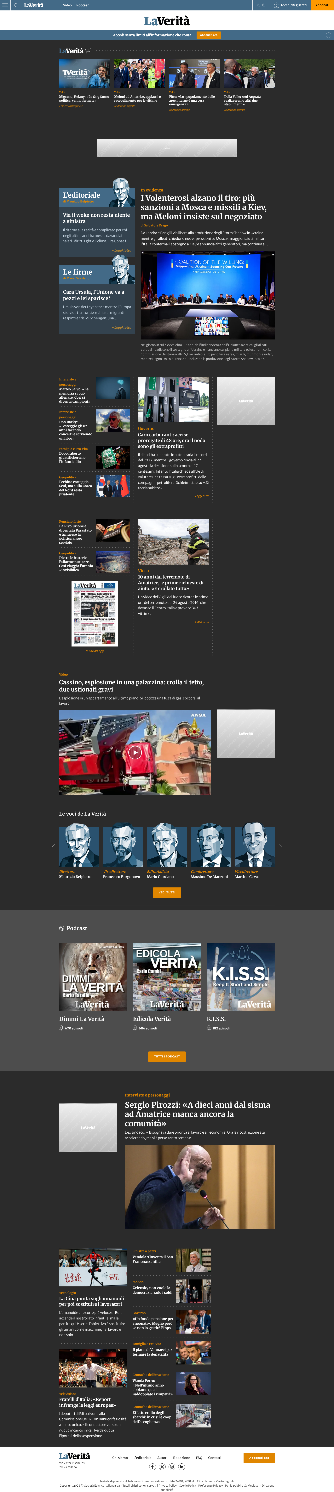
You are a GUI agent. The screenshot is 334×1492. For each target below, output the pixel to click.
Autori (162, 1458)
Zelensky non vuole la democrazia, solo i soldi (152, 1290)
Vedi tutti (167, 892)
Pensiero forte (70, 521)
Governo (146, 428)
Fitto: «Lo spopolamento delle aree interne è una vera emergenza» (192, 100)
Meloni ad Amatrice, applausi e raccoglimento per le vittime (137, 98)
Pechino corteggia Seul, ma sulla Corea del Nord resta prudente (75, 488)
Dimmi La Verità (81, 1018)
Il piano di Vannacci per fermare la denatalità (152, 1351)
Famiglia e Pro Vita (73, 449)
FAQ (199, 1458)
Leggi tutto (202, 496)
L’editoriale (143, 1458)
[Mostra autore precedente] (53, 847)
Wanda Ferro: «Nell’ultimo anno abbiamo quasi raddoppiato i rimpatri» (153, 1387)
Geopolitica (67, 477)
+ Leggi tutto (121, 250)
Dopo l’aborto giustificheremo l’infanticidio (72, 457)
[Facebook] (152, 1466)
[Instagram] (172, 1466)
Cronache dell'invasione (151, 1375)
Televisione (68, 1394)
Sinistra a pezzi (144, 1251)
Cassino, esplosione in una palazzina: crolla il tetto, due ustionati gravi (131, 686)
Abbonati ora (208, 35)
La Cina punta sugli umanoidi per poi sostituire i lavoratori (91, 1301)
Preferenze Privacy (210, 1485)
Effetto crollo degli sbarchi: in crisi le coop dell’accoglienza (152, 1417)
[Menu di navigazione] (5, 5)
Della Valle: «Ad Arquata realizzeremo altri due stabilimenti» (242, 100)
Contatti (214, 1458)
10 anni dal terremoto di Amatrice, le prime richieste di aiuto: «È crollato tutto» (171, 582)
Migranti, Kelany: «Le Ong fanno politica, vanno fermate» (84, 98)
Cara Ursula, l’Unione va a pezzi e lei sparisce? (93, 295)
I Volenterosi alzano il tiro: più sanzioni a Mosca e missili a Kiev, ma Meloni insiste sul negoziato (204, 207)
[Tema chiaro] (258, 5)
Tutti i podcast (167, 1056)
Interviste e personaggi (147, 1095)
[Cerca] (16, 5)
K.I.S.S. (216, 1018)
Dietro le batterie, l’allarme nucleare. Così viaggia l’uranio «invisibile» (76, 564)
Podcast (82, 5)
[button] (135, 752)
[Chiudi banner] (328, 35)
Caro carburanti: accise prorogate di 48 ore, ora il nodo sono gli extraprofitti (171, 440)
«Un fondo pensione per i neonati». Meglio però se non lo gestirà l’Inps (153, 1323)
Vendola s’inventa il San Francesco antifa (153, 1259)
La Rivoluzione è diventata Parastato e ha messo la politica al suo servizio (75, 534)
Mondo (138, 1282)
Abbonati (322, 5)
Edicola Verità (152, 1018)
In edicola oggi (95, 651)
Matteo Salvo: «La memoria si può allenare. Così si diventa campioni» (74, 395)
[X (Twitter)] (162, 1466)
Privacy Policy (168, 1485)
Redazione (181, 1458)
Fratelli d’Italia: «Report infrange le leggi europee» (87, 1402)
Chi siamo (120, 1458)
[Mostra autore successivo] (281, 847)
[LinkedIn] (181, 1466)
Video (67, 5)
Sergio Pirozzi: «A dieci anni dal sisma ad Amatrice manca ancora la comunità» (197, 1114)
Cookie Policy (187, 1485)
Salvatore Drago (156, 225)
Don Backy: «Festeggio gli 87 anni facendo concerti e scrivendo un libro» (75, 430)
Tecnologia (67, 1293)
